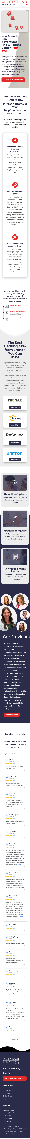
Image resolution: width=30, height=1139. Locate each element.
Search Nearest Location (13, 80)
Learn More (15, 407)
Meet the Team (12, 715)
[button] (12, 18)
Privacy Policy (19, 1134)
